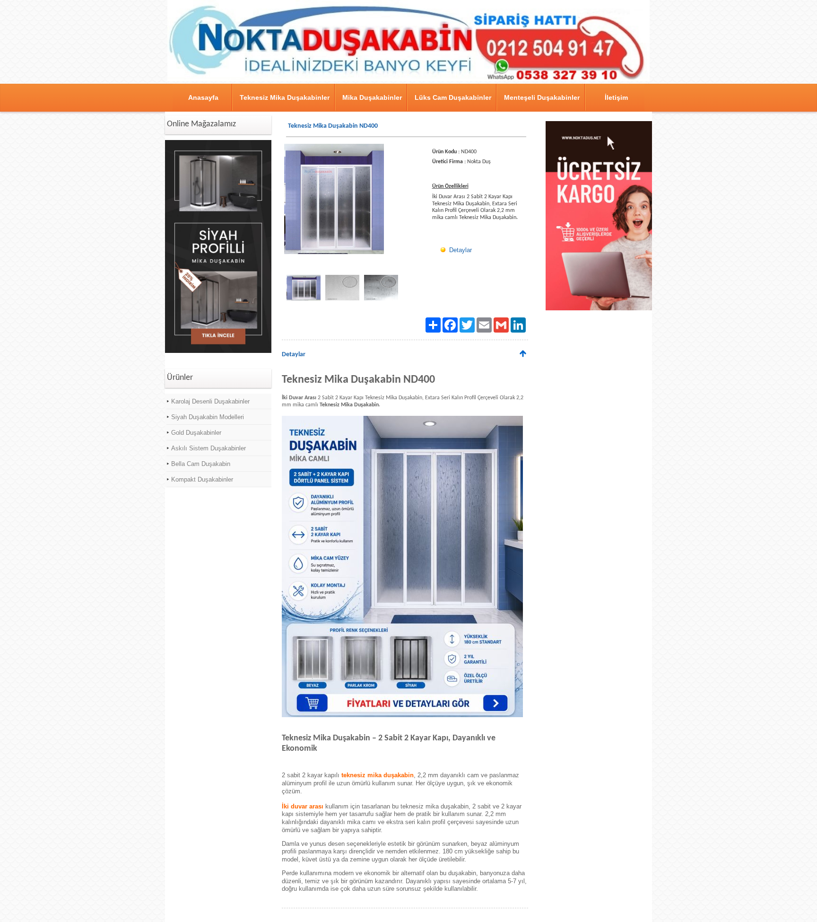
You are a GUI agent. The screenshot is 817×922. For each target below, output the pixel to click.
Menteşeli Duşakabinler (542, 97)
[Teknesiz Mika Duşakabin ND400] (402, 716)
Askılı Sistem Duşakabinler (208, 448)
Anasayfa (203, 97)
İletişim (616, 97)
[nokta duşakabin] (408, 80)
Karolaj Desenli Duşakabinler (210, 401)
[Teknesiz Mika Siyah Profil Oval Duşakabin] (218, 351)
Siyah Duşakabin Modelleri (207, 417)
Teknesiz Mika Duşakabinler (285, 97)
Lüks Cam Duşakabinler (453, 97)
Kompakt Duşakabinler (202, 479)
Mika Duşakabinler (372, 97)
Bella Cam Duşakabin (200, 463)
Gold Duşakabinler (196, 432)
